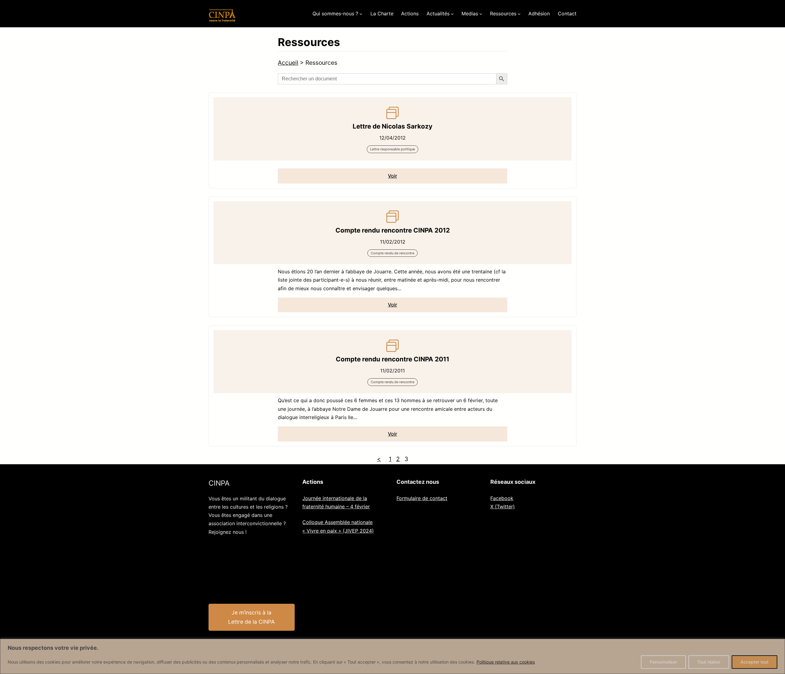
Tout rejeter (708, 661)
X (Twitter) (502, 506)
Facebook (501, 498)
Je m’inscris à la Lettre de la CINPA (251, 617)
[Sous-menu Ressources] (519, 13)
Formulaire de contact (421, 498)
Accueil (288, 62)
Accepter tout (754, 661)
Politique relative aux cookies (506, 661)
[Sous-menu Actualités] (452, 13)
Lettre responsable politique (392, 149)
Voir (392, 176)
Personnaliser (663, 661)
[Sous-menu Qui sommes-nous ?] (360, 13)
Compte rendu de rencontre (392, 253)
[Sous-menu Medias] (480, 13)
